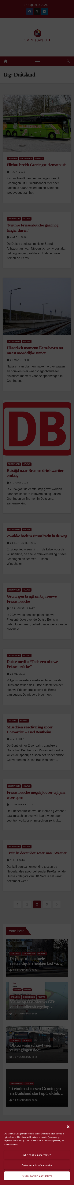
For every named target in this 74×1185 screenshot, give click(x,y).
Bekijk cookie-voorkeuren (37, 1175)
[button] (68, 1126)
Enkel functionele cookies (37, 1165)
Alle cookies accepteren (37, 1154)
